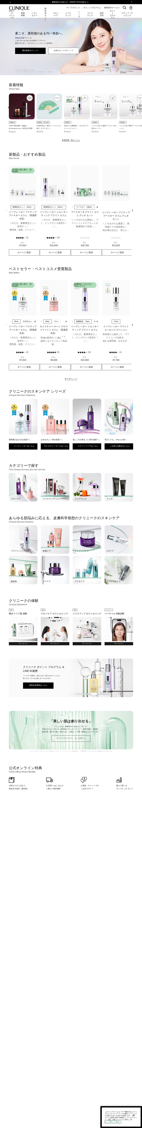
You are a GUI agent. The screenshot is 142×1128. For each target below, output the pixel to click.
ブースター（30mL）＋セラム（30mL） (92, 207)
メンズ (79, 14)
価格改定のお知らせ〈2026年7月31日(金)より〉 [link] (71, 2)
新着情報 (23, 14)
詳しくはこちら (23, 643)
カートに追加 (24, 252)
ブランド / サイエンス (127, 14)
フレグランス (90, 14)
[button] (131, 8)
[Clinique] (19, 8)
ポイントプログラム (92, 8)
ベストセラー (34, 14)
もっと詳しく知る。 (113, 1122)
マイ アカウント (73, 8)
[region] (121, 1117)
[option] (22, 112)
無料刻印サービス (112, 8)
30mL (16, 321)
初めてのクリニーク (12, 14)
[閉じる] (134, 1115)
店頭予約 (102, 14)
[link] (23, 183)
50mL (56, 321)
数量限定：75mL (83, 321)
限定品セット (45, 14)
